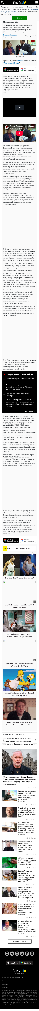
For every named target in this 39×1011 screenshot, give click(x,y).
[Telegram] (12, 953)
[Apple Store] (12, 962)
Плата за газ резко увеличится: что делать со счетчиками (20, 379)
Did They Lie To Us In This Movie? (19, 578)
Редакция (5, 984)
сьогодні (29, 280)
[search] (2, 2)
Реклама (4, 981)
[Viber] (17, 953)
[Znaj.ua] (19, 2)
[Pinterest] (32, 953)
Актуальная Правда (11, 63)
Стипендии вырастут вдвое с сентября (17, 394)
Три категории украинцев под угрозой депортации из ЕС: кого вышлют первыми (19, 387)
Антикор (20, 60)
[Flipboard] (27, 953)
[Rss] (7, 953)
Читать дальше (19, 941)
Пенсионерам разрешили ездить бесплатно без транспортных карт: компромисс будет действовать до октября (20, 403)
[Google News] (22, 953)
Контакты (5, 987)
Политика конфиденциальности (12, 977)
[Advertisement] (19, 226)
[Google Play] (26, 962)
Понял (19, 18)
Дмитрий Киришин (10, 35)
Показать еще (29, 411)
